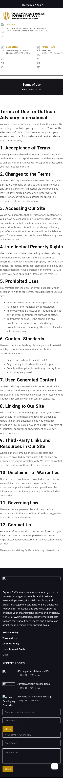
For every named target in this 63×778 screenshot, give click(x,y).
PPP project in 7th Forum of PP (33, 671)
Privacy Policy (10, 632)
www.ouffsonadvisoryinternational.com (36, 616)
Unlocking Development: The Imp (34, 696)
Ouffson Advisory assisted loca (33, 684)
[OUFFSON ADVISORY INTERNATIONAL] (24, 16)
